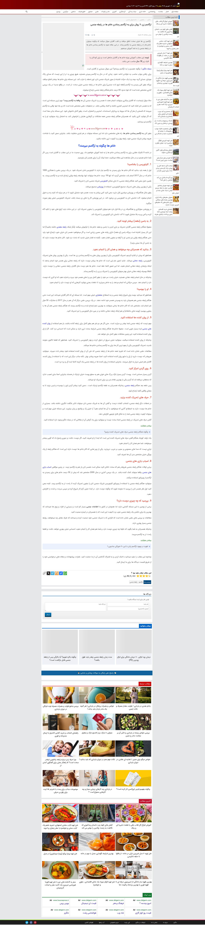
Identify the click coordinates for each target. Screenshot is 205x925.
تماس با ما (154, 922)
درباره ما (165, 922)
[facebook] (31, 922)
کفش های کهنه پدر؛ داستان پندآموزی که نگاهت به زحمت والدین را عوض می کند (97, 826)
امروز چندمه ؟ (145, 903)
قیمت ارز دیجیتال (88, 903)
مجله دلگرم (146, 68)
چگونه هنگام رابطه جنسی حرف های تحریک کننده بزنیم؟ (126, 431)
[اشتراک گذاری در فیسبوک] (61, 573)
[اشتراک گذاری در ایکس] (48, 573)
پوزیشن (100, 186)
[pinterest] (35, 922)
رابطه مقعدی (62, 227)
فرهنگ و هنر (118, 903)
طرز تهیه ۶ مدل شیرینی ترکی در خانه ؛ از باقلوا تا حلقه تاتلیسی (133, 855)
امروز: (178, 6)
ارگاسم (141, 582)
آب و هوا (101, 922)
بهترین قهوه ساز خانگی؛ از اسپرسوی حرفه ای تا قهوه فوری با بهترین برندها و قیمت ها (134, 883)
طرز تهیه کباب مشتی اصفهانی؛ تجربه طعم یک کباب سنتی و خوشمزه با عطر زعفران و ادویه (60, 827)
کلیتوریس (104, 180)
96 (88, 35)
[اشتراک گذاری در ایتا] (57, 573)
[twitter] (26, 922)
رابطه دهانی (137, 260)
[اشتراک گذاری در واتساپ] (65, 573)
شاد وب (120, 913)
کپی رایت (127, 922)
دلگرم (66, 913)
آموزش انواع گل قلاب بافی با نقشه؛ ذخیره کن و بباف (133, 826)
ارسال (48, 614)
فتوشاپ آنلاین (89, 922)
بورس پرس (64, 903)
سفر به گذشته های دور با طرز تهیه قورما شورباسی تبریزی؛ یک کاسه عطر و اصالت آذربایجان (60, 884)
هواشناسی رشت (89, 913)
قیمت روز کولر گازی (143, 913)
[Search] (26, 12)
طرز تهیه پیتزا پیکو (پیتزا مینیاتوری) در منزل (60, 853)
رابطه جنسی (129, 385)
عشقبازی (99, 295)
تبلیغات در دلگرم (140, 922)
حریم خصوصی (114, 922)
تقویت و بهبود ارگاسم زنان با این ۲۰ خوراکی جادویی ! (127, 546)
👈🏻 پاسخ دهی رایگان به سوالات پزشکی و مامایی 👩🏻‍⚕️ (97, 673)
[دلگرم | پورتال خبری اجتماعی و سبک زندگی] (177, 4)
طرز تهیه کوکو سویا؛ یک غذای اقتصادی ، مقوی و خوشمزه (97, 883)
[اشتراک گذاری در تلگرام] (52, 573)
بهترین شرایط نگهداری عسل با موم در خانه (97, 853)
